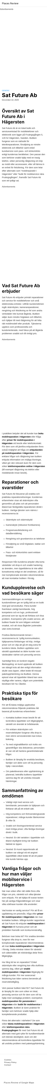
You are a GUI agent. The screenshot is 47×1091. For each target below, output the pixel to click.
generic (6, 90)
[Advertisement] (23, 47)
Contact (7, 1065)
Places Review (10, 3)
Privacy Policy (10, 1062)
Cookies (7, 1060)
